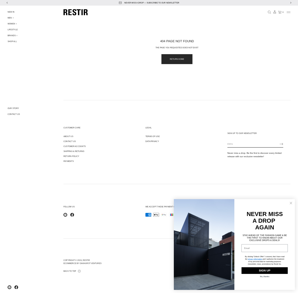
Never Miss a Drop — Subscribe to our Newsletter (151, 3)
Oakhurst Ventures (91, 263)
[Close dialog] (291, 203)
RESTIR (86, 260)
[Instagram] (9, 287)
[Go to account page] (275, 13)
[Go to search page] (269, 12)
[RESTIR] (75, 12)
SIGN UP (264, 270)
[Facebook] (16, 287)
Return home (177, 59)
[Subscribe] (281, 144)
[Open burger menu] (288, 12)
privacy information (255, 259)
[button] (269, 12)
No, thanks (264, 276)
